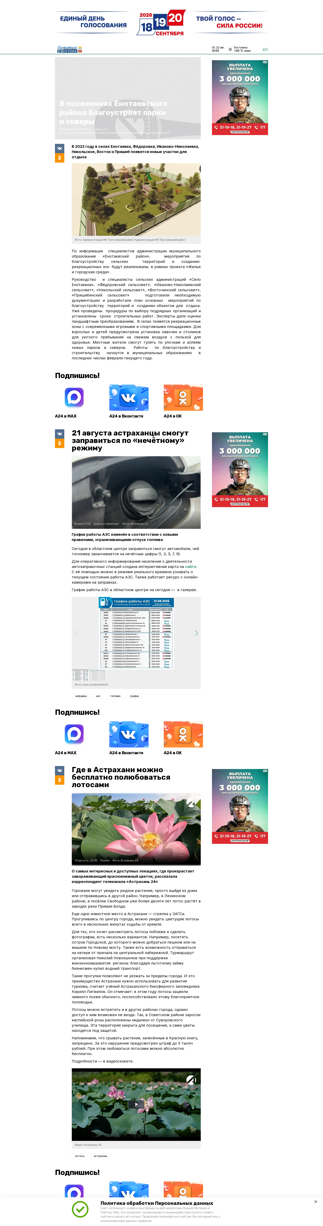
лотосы (79, 1156)
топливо (115, 696)
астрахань (100, 1156)
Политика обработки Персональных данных (157, 1203)
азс (98, 696)
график (134, 696)
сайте (190, 566)
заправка (81, 696)
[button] (196, 633)
